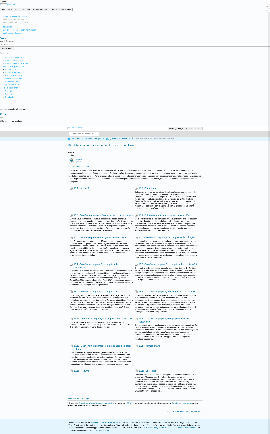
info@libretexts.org (101, 430)
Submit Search (7, 48)
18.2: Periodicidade (148, 188)
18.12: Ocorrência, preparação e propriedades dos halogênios (164, 320)
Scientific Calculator (13, 76)
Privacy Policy (152, 428)
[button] (9, 94)
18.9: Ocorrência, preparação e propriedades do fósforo (102, 291)
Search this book (6, 41)
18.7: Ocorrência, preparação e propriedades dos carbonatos (99, 266)
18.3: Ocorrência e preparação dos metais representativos (103, 215)
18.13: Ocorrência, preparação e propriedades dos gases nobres (103, 347)
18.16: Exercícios (147, 371)
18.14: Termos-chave (149, 346)
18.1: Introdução (82, 188)
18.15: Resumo (81, 371)
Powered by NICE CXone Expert (105, 422)
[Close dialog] (1, 117)
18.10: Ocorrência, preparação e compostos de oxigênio (167, 291)
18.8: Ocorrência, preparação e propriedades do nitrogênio (168, 264)
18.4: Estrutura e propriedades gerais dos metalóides (165, 215)
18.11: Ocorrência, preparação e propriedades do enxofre (103, 318)
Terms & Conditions (167, 428)
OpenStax (78, 159)
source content (187, 403)
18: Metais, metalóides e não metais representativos (96, 403)
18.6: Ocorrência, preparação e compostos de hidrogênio (167, 237)
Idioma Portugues (95, 139)
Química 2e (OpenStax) (118, 139)
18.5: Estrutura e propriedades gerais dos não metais (101, 237)
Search (71, 134)
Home (78, 139)
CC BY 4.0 (130, 403)
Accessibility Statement (186, 428)
